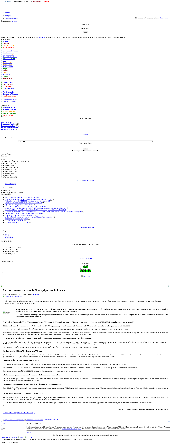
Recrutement (9, 238)
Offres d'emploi (6, 122)
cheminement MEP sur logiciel (71, 429)
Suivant (55, 420)
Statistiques (88, 258)
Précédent (48, 420)
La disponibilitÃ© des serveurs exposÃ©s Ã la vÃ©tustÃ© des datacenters (29, 217)
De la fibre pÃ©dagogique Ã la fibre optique (19, 204)
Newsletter (8, 236)
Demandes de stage (7, 129)
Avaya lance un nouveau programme (16, 219)
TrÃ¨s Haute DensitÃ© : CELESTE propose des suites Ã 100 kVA (26, 206)
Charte (3, 437)
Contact (8, 437)
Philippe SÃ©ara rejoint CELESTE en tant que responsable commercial (27, 201)
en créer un (42, 37)
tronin (3, 423)
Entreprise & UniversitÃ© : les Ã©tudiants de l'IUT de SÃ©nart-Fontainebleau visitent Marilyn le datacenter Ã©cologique (43, 211)
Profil (29, 432)
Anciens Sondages (10, 184)
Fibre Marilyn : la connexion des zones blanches (20, 215)
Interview (8, 234)
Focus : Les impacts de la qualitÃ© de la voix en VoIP (22, 197)
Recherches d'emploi (8, 124)
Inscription (8, 15)
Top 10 (81, 258)
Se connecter (164, 18)
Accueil (7, 13)
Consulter (85, 134)
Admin (14, 437)
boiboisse (36, 294)
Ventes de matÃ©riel (8, 126)
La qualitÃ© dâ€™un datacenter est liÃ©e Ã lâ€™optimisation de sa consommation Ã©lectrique (35, 208)
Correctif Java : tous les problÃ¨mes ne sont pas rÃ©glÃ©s (23, 213)
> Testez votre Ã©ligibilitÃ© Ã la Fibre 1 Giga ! (19, 413)
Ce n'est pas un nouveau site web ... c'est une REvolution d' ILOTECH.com (29, 199)
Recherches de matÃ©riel (9, 127)
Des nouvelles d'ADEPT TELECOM (16, 222)
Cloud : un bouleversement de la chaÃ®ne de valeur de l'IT (23, 203)
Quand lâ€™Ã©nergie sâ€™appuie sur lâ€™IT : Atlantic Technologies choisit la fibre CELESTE (35, 210)
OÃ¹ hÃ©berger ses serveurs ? (14, 220)
